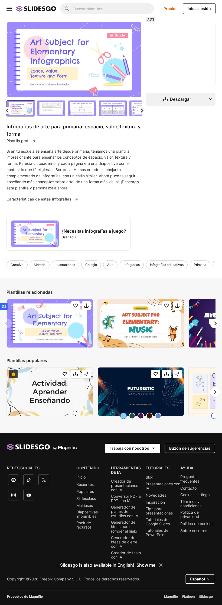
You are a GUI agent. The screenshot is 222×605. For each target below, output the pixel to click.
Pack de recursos (84, 526)
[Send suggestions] (4, 306)
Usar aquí (68, 238)
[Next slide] (134, 60)
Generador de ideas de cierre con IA (124, 542)
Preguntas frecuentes (189, 479)
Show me (145, 565)
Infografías (132, 265)
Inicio (81, 478)
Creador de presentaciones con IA (124, 486)
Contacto (188, 489)
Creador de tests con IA (126, 555)
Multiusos (84, 506)
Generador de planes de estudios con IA (124, 512)
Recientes (85, 485)
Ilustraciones (65, 265)
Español (197, 579)
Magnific (171, 597)
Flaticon (188, 597)
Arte (110, 265)
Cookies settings (195, 495)
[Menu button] (9, 8)
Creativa (17, 265)
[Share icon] (133, 30)
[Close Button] (160, 565)
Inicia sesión (199, 8)
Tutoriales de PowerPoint (157, 533)
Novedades (156, 496)
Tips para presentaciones (159, 511)
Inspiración (155, 503)
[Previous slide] (7, 324)
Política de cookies (196, 524)
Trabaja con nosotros (129, 449)
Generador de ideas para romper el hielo (124, 527)
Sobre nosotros (193, 531)
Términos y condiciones (190, 504)
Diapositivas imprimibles (87, 515)
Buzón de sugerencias (189, 449)
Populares (85, 492)
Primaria (200, 265)
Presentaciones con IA (163, 487)
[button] (143, 111)
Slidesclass (86, 499)
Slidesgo (206, 597)
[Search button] (66, 8)
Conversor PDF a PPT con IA (126, 499)
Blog (150, 478)
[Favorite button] (119, 30)
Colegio (91, 265)
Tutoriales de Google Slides (158, 522)
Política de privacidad (189, 515)
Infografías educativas (167, 265)
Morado (39, 265)
